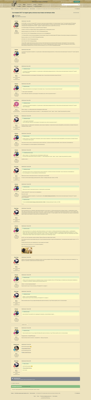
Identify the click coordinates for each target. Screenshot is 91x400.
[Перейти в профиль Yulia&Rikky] (16, 104)
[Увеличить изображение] (30, 346)
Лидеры (34, 4)
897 (16, 353)
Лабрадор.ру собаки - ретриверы (40, 1)
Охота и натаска (23, 16)
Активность (29, 4)
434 (16, 58)
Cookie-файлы (54, 396)
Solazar (16, 49)
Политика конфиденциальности (45, 396)
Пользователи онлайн (37, 6)
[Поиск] (79, 4)
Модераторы (29, 6)
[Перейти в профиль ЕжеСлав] (16, 70)
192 (16, 30)
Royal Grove (16, 344)
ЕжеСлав (16, 66)
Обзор (24, 4)
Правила (23, 6)
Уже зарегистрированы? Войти (66, 1)
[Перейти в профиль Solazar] (16, 53)
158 (16, 109)
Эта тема (75, 4)
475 (16, 75)
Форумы (19, 6)
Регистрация (77, 1)
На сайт (19, 4)
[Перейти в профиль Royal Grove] (16, 348)
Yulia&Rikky (16, 100)
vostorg (18, 15)
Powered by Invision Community (45, 398)
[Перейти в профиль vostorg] (13, 16)
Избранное (40, 4)
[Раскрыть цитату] (23, 68)
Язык (35, 396)
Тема (38, 396)
